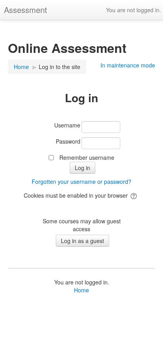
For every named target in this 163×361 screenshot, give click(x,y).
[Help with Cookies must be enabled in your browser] (134, 195)
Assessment (25, 9)
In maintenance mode (127, 65)
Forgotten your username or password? (81, 181)
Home (81, 290)
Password (68, 141)
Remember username (86, 157)
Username (67, 125)
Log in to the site (59, 67)
